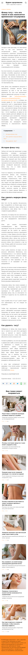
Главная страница (6, 9)
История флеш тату (11, 134)
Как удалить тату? (11, 141)
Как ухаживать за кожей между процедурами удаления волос (12, 562)
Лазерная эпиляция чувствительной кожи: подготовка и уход (14, 533)
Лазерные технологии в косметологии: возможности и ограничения (12, 592)
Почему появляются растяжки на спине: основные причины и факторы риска (13, 503)
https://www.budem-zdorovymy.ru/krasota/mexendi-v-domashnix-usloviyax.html (14, 98)
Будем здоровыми (14, 2)
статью (12, 370)
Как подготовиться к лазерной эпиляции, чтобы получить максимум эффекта (12, 623)
